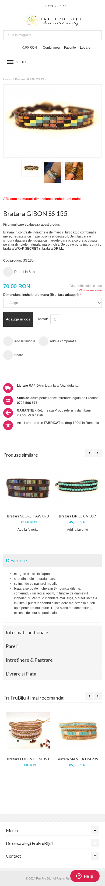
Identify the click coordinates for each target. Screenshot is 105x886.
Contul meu (51, 47)
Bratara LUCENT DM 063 (28, 759)
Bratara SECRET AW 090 (28, 516)
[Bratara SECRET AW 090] (28, 487)
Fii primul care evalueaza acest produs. (32, 224)
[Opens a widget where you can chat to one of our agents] (85, 876)
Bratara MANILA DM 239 (77, 759)
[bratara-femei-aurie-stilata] (74, 171)
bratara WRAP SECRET (20, 248)
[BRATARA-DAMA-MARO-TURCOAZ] (31, 168)
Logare (85, 47)
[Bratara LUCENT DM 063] (28, 730)
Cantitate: (43, 319)
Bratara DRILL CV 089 (77, 516)
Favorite (70, 47)
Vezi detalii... (69, 385)
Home (7, 79)
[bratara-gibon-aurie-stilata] (53, 172)
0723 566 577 (56, 6)
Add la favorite (28, 529)
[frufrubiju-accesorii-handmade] (52, 21)
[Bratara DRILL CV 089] (77, 487)
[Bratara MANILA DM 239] (77, 730)
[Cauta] (97, 35)
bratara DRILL (52, 248)
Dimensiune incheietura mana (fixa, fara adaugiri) (42, 295)
